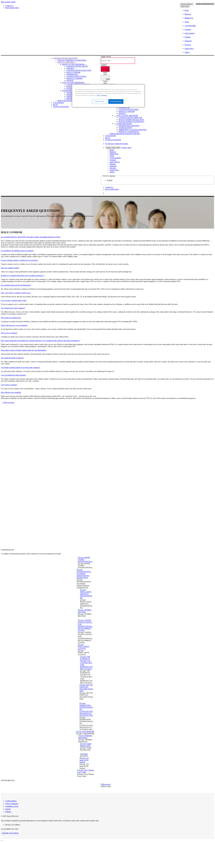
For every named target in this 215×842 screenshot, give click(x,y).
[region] (108, 95)
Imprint (8, 809)
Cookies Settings (99, 101)
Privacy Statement (11, 804)
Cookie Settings (11, 801)
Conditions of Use (11, 806)
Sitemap (8, 812)
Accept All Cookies (115, 101)
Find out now (8, 448)
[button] (10, 833)
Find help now (8, 538)
